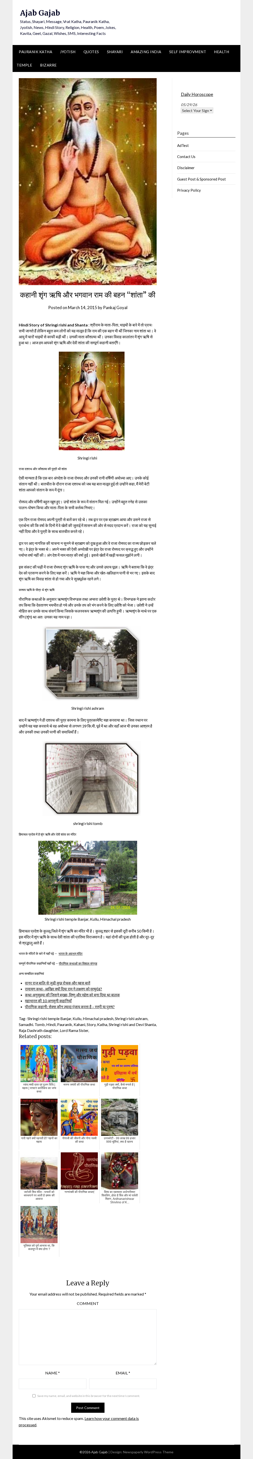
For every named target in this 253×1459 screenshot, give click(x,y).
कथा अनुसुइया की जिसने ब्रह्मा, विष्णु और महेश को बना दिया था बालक (72, 994)
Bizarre (48, 65)
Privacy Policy (189, 190)
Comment (88, 1303)
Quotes (91, 51)
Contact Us (186, 156)
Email (123, 1372)
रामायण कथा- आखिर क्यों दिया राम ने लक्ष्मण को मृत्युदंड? (63, 988)
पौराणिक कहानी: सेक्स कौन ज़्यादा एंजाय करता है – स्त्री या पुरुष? (70, 1006)
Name (52, 1372)
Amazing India (146, 51)
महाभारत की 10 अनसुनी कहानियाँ (48, 1000)
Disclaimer (186, 167)
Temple (24, 65)
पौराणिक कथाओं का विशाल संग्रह (78, 963)
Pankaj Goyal (115, 307)
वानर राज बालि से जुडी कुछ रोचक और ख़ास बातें (57, 982)
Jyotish (68, 51)
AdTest (183, 145)
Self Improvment (187, 51)
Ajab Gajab (40, 13)
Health (221, 51)
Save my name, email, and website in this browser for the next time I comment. (88, 1396)
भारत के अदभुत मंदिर (71, 954)
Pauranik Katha (35, 51)
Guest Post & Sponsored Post (201, 179)
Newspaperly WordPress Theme (148, 1452)
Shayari (115, 51)
